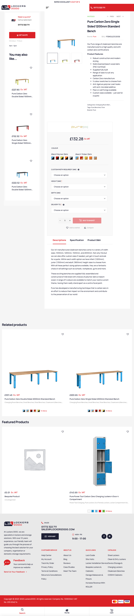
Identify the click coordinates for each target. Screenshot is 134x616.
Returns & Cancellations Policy (51, 577)
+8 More (108, 511)
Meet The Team (69, 571)
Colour (54, 148)
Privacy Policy (47, 567)
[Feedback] (7, 562)
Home (67, 612)
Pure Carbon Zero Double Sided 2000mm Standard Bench (30, 399)
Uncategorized (10, 500)
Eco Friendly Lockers (102, 503)
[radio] (52, 158)
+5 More (43, 411)
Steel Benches (40, 402)
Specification (77, 240)
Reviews (66, 563)
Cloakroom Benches (116, 571)
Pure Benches (96, 107)
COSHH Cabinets (115, 575)
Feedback (19, 560)
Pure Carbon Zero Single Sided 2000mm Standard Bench (94, 399)
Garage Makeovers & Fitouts (94, 577)
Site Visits (90, 559)
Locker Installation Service (97, 563)
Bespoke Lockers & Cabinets (93, 569)
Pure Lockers (89, 503)
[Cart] (111, 610)
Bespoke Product (12, 496)
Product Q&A (94, 240)
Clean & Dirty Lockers (117, 559)
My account (46, 559)
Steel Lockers (113, 555)
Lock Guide (90, 555)
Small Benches (28, 402)
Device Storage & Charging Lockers (115, 565)
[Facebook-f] (104, 536)
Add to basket (89, 220)
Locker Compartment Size (119, 503)
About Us (67, 555)
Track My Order (47, 563)
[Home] (67, 610)
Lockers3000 (30, 599)
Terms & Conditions (49, 571)
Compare (90, 228)
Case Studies (69, 567)
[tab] (59, 240)
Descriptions (59, 240)
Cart (111, 612)
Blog (65, 559)
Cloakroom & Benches (53, 402)
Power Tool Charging (77, 503)
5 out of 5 (75, 2)
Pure (94, 36)
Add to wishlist (74, 228)
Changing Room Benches (104, 105)
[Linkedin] (109, 536)
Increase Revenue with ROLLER (95, 585)
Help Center (46, 555)
